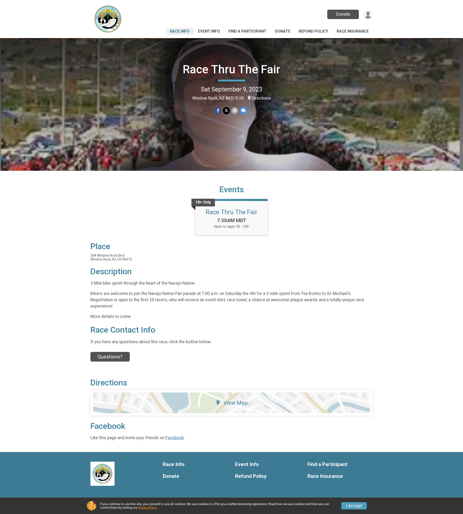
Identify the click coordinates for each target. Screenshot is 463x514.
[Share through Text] (243, 110)
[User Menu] (368, 14)
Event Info (209, 31)
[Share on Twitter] (226, 110)
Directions (261, 98)
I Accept (354, 505)
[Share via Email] (234, 110)
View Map (236, 403)
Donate (343, 14)
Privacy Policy (147, 507)
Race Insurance (353, 31)
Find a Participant (247, 31)
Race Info (180, 31)
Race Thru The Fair (231, 69)
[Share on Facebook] (217, 110)
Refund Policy (313, 31)
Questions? (110, 357)
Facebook (174, 437)
